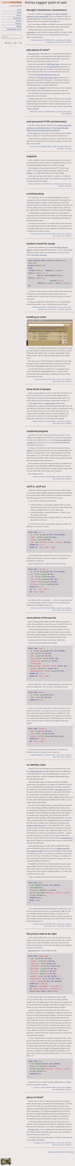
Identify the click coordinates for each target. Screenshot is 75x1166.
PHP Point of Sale (52, 64)
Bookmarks (17, 18)
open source (61, 234)
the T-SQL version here (39, 255)
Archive (18, 15)
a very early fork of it (51, 67)
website (35, 133)
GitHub (18, 26)
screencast (60, 148)
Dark (20, 43)
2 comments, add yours (64, 309)
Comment (68, 42)
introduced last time (36, 771)
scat (62, 113)
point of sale (67, 40)
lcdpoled (29, 173)
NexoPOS (42, 88)
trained (12, 2)
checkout (29, 450)
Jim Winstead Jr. (69, 1152)
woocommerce (31, 32)
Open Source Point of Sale (49, 77)
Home (19, 10)
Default (9, 43)
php (61, 40)
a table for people (50, 403)
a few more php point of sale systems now (46, 74)
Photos (18, 21)
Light (15, 43)
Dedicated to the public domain (55, 1152)
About (19, 13)
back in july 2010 (33, 54)
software (56, 184)
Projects (18, 24)
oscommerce (48, 14)
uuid (63, 911)
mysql (60, 307)
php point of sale (61, 789)
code (57, 40)
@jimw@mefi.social (14, 29)
